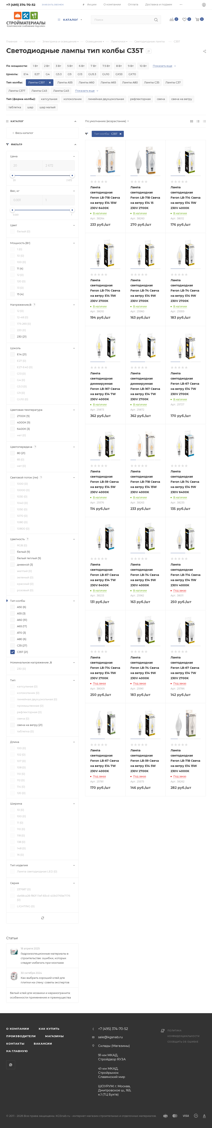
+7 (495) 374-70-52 (20, 5)
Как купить (49, 1028)
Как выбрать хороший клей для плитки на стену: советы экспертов (45, 980)
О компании (17, 1028)
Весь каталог (24, 133)
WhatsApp (10, 1064)
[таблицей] (204, 121)
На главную (17, 1051)
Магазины (54, 1036)
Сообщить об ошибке (182, 1041)
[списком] (198, 121)
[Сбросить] (42, 918)
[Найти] (156, 19)
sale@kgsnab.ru (110, 1037)
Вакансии (43, 1043)
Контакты (15, 1043)
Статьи (12, 938)
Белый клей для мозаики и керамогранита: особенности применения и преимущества (40, 995)
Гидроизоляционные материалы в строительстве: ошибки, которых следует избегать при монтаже (45, 958)
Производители (21, 1036)
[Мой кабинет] (204, 5)
